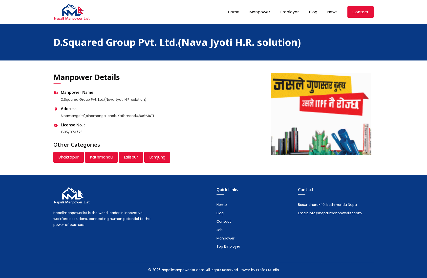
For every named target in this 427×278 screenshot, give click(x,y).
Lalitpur (131, 157)
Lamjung (157, 157)
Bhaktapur (68, 157)
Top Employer (228, 246)
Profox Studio (267, 269)
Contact (360, 12)
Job (219, 229)
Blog (313, 12)
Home (233, 12)
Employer (289, 12)
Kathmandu (101, 157)
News (332, 12)
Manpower (259, 12)
